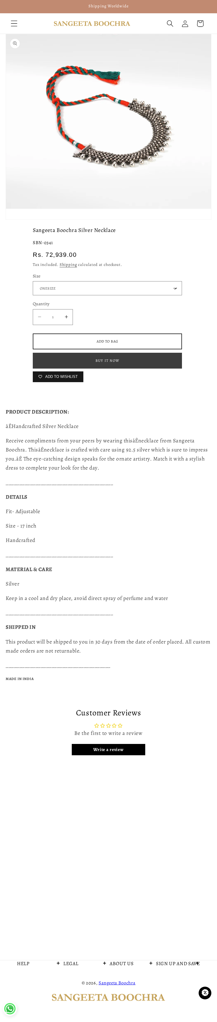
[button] (14, 23)
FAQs (69, 978)
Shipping (68, 264)
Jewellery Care (32, 993)
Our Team (120, 993)
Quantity (41, 304)
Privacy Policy (77, 993)
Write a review (108, 749)
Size (37, 276)
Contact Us (28, 978)
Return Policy (77, 1007)
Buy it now (107, 360)
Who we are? (123, 978)
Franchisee (28, 1007)
